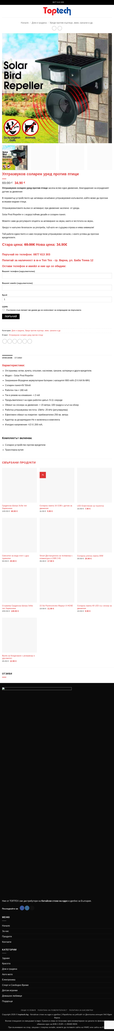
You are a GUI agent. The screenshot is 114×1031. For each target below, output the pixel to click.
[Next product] (54, 28)
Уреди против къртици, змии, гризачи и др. (71, 23)
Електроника (8, 979)
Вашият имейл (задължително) (17, 283)
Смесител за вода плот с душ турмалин (15, 557)
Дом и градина (39, 23)
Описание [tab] (7, 358)
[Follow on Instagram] (27, 908)
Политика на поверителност (52, 1010)
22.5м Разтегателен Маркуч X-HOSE (56, 606)
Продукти (7, 936)
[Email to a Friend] (19, 341)
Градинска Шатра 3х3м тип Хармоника (14, 506)
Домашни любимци (12, 996)
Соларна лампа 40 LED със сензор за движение (94, 607)
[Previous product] (60, 28)
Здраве (6, 958)
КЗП (104, 1027)
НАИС (86, 1027)
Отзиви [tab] (18, 358)
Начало (25, 23)
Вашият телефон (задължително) (18, 271)
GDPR (41, 308)
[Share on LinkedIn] (29, 341)
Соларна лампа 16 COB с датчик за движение (56, 506)
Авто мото (7, 974)
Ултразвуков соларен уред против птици (26, 335)
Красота (6, 963)
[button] (110, 11)
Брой (4, 295)
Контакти (6, 942)
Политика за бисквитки (81, 1010)
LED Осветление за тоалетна (90, 506)
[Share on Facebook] (9, 341)
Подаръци (7, 1001)
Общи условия (28, 1010)
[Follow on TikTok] (32, 908)
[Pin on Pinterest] (24, 341)
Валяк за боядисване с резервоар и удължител (18, 657)
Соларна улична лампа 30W (90, 556)
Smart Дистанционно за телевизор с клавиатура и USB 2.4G (56, 557)
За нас (5, 931)
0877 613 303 (41, 254)
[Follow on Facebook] (22, 908)
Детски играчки (10, 990)
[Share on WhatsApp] (4, 341)
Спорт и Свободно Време (15, 985)
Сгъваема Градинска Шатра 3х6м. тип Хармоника (17, 607)
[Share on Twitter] (14, 341)
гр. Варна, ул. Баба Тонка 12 (74, 260)
